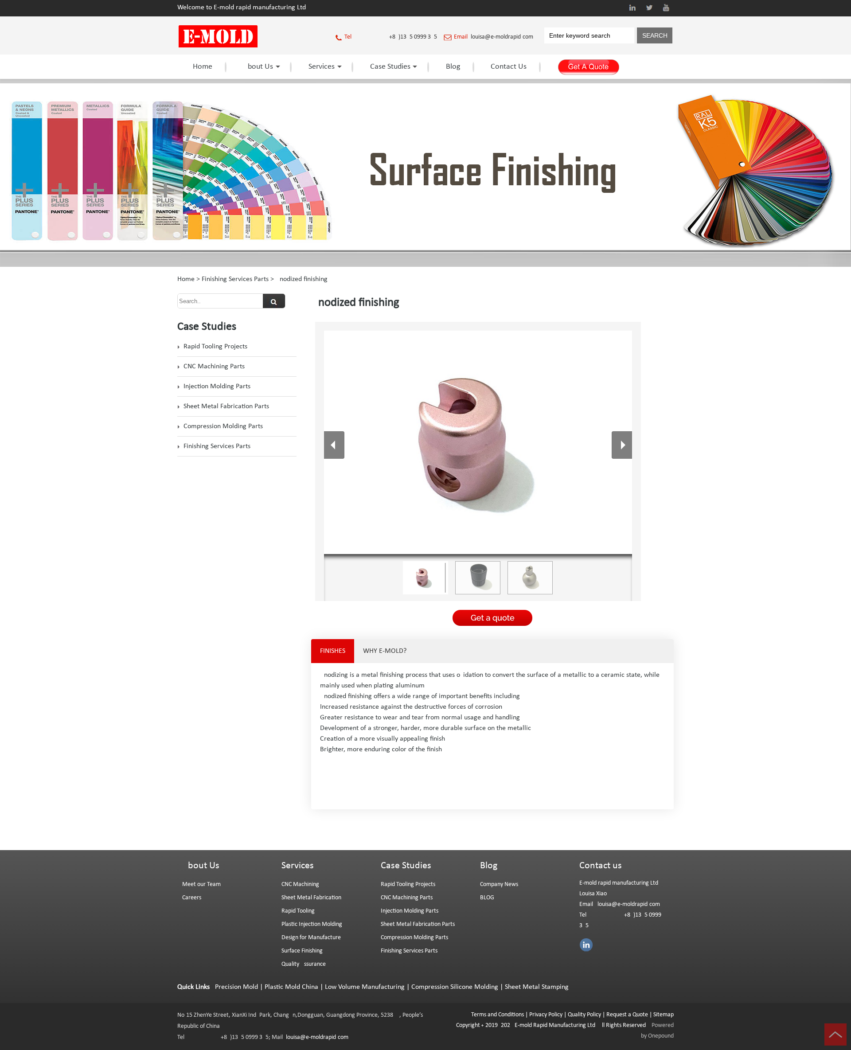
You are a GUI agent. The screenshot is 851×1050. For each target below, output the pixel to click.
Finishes (332, 651)
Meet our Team (201, 884)
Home (202, 66)
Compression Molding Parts (223, 426)
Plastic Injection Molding (311, 924)
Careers (191, 897)
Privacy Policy (545, 1014)
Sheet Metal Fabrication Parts (226, 406)
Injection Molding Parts (216, 386)
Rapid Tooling (298, 911)
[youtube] (666, 7)
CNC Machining (300, 884)
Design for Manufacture (311, 937)
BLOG (487, 897)
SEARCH (655, 35)
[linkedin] (632, 7)
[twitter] (649, 7)
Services (321, 66)
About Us (258, 66)
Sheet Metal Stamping (537, 987)
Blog (453, 66)
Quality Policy (584, 1014)
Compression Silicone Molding (454, 987)
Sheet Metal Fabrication (311, 897)
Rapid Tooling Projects (215, 346)
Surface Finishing (302, 951)
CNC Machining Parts (214, 366)
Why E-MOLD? (384, 651)
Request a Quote (626, 1014)
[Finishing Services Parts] (425, 265)
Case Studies (390, 66)
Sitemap (663, 1014)
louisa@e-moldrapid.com (502, 37)
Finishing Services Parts (235, 279)
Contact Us (509, 66)
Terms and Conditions (497, 1014)
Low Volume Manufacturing (365, 987)
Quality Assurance (303, 964)
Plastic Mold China (291, 987)
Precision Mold (236, 987)
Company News (499, 884)
